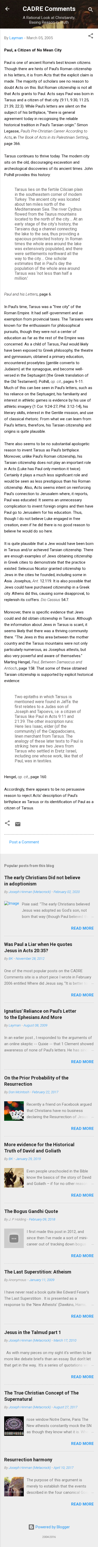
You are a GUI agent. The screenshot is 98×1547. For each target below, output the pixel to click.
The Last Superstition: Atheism (37, 1272)
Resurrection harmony (28, 1459)
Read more (82, 928)
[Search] (91, 10)
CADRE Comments (49, 8)
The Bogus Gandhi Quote (31, 1211)
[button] (91, 37)
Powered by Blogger (52, 1527)
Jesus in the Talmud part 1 (32, 1332)
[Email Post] (18, 826)
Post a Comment (24, 842)
